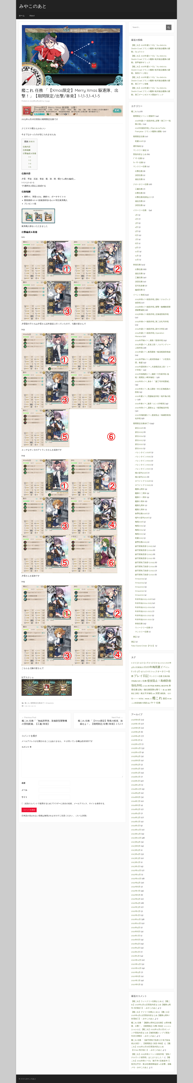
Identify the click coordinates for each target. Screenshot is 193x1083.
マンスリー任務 (139, 166)
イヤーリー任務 (140, 210)
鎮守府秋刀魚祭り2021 (144, 574)
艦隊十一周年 (140, 497)
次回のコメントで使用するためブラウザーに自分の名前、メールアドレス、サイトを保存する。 (65, 803)
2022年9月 (135, 883)
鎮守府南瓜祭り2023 (143, 554)
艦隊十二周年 (140, 493)
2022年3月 (135, 907)
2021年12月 (136, 919)
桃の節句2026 (141, 473)
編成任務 (139, 290)
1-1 (29, 157)
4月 (136, 227)
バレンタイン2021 (142, 469)
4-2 (160, 663)
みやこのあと (33, 6)
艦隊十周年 (140, 501)
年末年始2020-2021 (143, 619)
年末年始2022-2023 (143, 611)
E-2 (132, 671)
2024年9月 (135, 793)
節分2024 (139, 436)
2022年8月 (135, 887)
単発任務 (137, 265)
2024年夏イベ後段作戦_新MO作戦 (149, 329)
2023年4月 (135, 854)
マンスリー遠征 (139, 150)
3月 (136, 223)
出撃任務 (139, 171)
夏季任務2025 (141, 542)
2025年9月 (135, 756)
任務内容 (26, 147)
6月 (136, 235)
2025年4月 (135, 768)
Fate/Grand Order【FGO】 (143, 646)
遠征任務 (139, 179)
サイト (24, 797)
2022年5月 (135, 899)
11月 (136, 256)
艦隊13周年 (139, 489)
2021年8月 (135, 931)
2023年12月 (136, 830)
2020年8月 (135, 976)
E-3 (136, 671)
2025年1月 (135, 781)
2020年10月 (136, 968)
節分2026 (139, 428)
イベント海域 (139, 295)
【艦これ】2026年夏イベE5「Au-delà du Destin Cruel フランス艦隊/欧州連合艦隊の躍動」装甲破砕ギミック (150, 59)
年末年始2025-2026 (143, 599)
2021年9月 (135, 927)
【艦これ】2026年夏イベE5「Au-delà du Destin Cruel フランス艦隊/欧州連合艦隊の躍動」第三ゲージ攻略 (150, 80)
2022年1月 (135, 915)
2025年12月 (136, 744)
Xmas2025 (139, 579)
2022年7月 (135, 891)
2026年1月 (135, 740)
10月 (137, 251)
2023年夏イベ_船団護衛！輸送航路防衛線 (153, 352)
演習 (157, 693)
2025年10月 (136, 752)
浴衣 (154, 693)
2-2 (153, 662)
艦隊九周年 (140, 505)
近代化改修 (140, 286)
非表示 (31, 142)
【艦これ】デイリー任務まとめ (144, 1012)
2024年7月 (135, 801)
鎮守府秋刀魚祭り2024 (144, 566)
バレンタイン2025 (143, 456)
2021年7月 (135, 935)
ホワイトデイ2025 (143, 485)
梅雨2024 (139, 530)
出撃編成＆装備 (29, 153)
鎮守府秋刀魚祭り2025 (144, 562)
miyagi (47, 101)
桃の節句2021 (141, 477)
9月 (136, 247)
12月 (137, 260)
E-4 (140, 671)
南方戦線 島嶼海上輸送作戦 (158, 686)
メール (24, 790)
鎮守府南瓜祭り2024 (143, 550)
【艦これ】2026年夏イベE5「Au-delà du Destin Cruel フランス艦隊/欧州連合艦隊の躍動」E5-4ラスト (150, 48)
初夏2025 (139, 538)
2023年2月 (135, 862)
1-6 (146, 663)
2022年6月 (135, 895)
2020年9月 (135, 972)
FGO (153, 671)
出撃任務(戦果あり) (143, 197)
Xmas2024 (139, 583)
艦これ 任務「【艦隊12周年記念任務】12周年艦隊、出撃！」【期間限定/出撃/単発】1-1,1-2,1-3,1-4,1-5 (151, 1026)
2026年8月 (135, 720)
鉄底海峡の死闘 (140, 703)
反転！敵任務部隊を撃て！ (150, 690)
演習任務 (139, 175)
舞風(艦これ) (148, 698)
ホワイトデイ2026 (143, 481)
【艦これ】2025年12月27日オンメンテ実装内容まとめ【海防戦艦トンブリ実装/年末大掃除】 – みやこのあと (150, 1032)
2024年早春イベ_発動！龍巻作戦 (149, 340)
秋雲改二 (142, 698)
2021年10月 (136, 923)
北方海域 (144, 686)
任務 (144, 681)
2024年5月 (135, 809)
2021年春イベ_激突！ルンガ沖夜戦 (150, 403)
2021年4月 (135, 948)
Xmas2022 (139, 591)
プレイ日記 (141, 676)
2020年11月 (136, 964)
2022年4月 (135, 903)
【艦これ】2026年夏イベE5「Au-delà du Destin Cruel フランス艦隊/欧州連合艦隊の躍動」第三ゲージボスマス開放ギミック (150, 91)
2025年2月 (135, 777)
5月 (136, 231)
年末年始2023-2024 (143, 607)
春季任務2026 (141, 513)
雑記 (135, 637)
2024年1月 (135, 825)
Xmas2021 (139, 595)
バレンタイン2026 (143, 452)
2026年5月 (135, 732)
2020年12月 (136, 960)
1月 (136, 215)
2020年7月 (135, 980)
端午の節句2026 (142, 518)
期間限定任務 (139, 136)
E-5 (144, 672)
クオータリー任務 (140, 184)
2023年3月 (135, 858)
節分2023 (139, 440)
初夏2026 (139, 141)
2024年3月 (135, 817)
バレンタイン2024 (143, 461)
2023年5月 (135, 850)
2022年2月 (135, 911)
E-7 (150, 671)
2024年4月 (135, 813)
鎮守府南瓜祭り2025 (143, 546)
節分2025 (139, 432)
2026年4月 (135, 736)
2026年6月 (135, 728)
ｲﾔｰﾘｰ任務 (155, 702)
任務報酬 (26, 150)
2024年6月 (135, 805)
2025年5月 (135, 764)
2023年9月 (135, 842)
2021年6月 (135, 940)
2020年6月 (135, 984)
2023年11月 (136, 834)
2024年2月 (135, 821)
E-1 (167, 667)
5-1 (164, 663)
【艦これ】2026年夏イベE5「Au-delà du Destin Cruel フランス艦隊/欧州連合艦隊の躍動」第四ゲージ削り (150, 69)
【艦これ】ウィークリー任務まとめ (146, 1001)
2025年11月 (136, 748)
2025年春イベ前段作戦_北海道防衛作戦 (152, 314)
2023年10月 (136, 838)
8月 (136, 243)
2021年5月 (135, 944)
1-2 (132, 662)
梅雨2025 (139, 526)
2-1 (150, 662)
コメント (26, 747)
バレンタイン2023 (143, 465)
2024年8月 (135, 797)
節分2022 (139, 444)
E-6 (147, 671)
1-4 (29, 163)
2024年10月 (136, 789)
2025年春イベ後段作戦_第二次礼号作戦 (152, 321)
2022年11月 (136, 874)
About (32, 15)
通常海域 (137, 146)
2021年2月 (135, 952)
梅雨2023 (139, 534)
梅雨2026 (139, 522)
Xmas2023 (49, 703)
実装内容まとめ (139, 154)
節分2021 (139, 448)
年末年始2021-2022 (143, 615)
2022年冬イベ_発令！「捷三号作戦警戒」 (153, 381)
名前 (23, 783)
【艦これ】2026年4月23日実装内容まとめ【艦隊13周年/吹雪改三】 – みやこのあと (151, 1004)
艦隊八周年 (140, 509)
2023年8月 (135, 846)
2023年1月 (135, 866)
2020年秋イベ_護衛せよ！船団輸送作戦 (152, 408)
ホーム (22, 15)
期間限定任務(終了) (37, 703)
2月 (136, 219)
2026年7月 (135, 724)
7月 (136, 239)
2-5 (157, 663)
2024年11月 (136, 785)
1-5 (29, 167)
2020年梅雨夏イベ (154, 667)
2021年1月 (135, 956)
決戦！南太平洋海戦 (143, 693)
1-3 (29, 160)
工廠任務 (139, 189)
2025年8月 (135, 760)
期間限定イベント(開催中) (144, 116)
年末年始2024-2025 (143, 603)
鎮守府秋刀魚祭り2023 (144, 570)
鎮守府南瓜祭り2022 (143, 558)
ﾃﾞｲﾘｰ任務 (137, 158)
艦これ (27, 703)
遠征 (165, 698)
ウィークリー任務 (142, 627)
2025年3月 (135, 773)
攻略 (166, 690)
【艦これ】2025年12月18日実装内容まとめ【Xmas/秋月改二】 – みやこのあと (150, 1046)
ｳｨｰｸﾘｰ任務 (138, 162)
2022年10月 (136, 878)
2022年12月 (136, 870)
